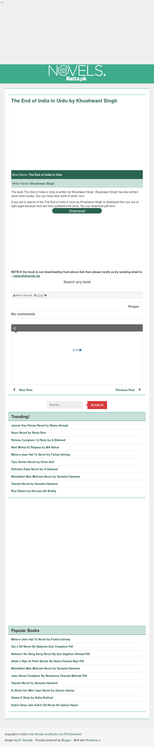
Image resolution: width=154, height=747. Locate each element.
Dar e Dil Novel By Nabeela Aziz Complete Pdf (42, 646)
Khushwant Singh (42, 183)
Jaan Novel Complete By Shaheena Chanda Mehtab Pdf (49, 676)
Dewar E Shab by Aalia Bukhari (32, 697)
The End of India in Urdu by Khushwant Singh (64, 100)
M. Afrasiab (25, 740)
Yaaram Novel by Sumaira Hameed (34, 484)
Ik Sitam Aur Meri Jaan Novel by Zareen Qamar (42, 690)
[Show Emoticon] (14, 328)
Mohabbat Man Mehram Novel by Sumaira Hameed (45, 476)
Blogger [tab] (133, 306)
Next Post (25, 390)
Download (77, 210)
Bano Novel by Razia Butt (28, 433)
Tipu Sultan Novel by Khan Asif (32, 462)
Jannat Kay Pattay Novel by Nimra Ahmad (39, 425)
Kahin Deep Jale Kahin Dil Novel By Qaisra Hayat (44, 705)
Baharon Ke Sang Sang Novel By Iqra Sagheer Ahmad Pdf (50, 654)
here (81, 196)
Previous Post (125, 390)
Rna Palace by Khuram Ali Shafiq (33, 491)
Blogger (66, 740)
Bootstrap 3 (93, 740)
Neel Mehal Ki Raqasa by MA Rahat (35, 447)
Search (97, 405)
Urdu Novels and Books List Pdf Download (54, 734)
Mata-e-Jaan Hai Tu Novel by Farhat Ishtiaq (40, 454)
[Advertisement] (77, 34)
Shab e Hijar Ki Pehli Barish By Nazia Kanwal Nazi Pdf (47, 661)
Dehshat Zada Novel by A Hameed (34, 469)
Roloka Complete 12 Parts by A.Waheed (38, 440)
